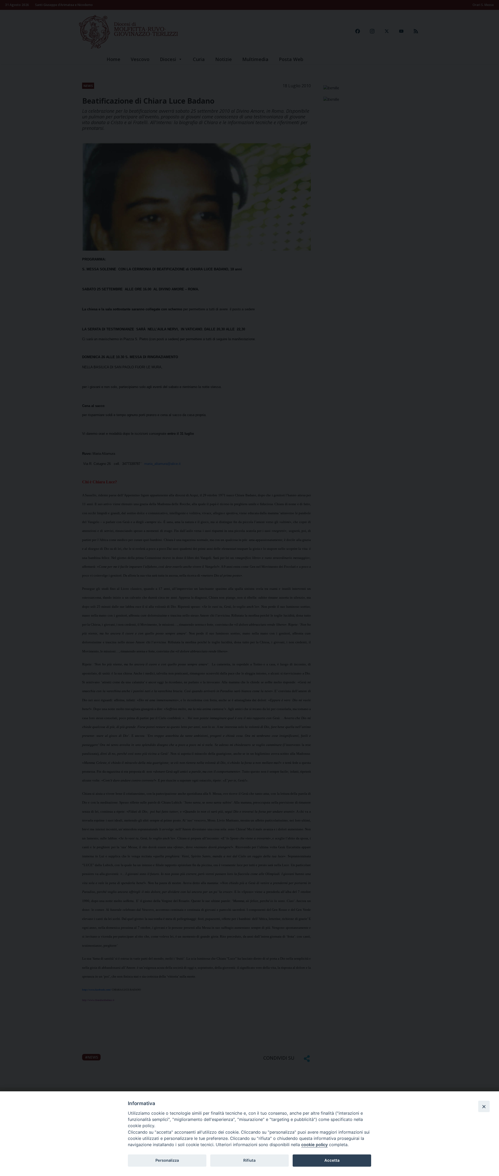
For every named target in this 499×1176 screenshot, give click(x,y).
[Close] (484, 1106)
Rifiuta (249, 1160)
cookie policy (314, 1144)
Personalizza (167, 1160)
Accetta (331, 1160)
